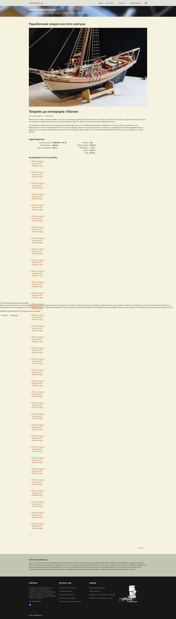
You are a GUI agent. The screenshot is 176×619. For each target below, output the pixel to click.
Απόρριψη (14, 315)
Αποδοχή (4, 315)
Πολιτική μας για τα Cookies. (30, 311)
